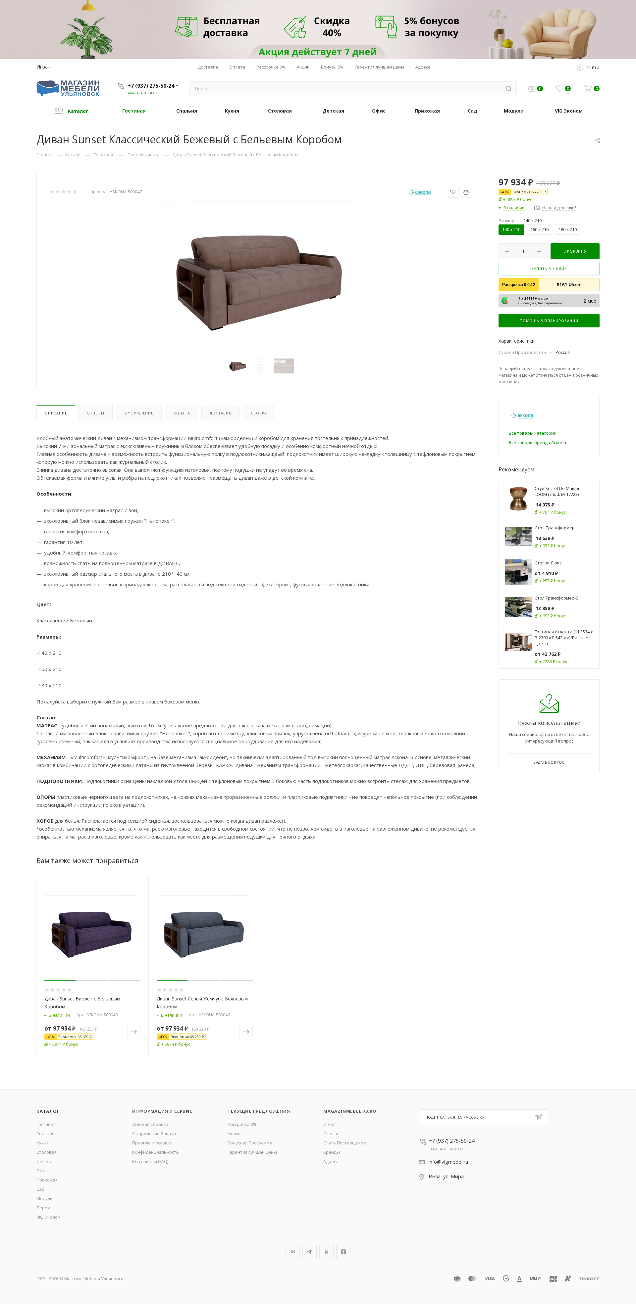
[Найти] (509, 88)
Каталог (48, 1111)
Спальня (45, 1133)
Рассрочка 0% (242, 1124)
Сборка (259, 413)
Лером (43, 1208)
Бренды (331, 1152)
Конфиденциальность (155, 1152)
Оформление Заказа (154, 1133)
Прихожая (47, 1180)
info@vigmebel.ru (448, 1161)
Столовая (46, 1152)
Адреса (331, 1161)
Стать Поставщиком (344, 1143)
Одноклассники (326, 1252)
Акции (234, 1133)
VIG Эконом (48, 1217)
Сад (40, 1189)
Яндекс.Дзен (343, 1252)
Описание (56, 413)
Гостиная (46, 1124)
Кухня (42, 1143)
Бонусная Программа (250, 1143)
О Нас (329, 1124)
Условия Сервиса (150, 1124)
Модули (44, 1198)
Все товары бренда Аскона (537, 442)
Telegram (309, 1252)
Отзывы (95, 413)
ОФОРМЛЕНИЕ (138, 413)
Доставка (220, 413)
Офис (41, 1171)
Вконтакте (293, 1252)
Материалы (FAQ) (150, 1161)
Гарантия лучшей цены (252, 1152)
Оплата (181, 413)
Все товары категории (532, 433)
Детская (45, 1161)
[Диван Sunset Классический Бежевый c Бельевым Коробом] (261, 276)
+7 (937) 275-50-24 (151, 85)
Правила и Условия (152, 1143)
